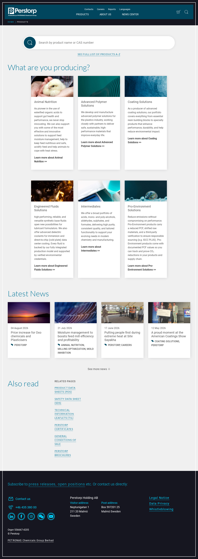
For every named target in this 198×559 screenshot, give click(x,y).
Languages (124, 9)
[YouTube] (51, 516)
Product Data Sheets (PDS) (65, 389)
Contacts (88, 9)
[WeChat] (41, 516)
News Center (130, 14)
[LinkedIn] (11, 516)
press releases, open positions (57, 484)
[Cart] (178, 12)
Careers (100, 9)
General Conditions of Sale (65, 439)
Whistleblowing (161, 509)
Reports (112, 9)
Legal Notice (159, 498)
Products (82, 14)
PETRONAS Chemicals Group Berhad (31, 540)
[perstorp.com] (24, 12)
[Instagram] (31, 516)
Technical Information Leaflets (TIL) (64, 413)
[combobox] (102, 42)
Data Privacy (159, 503)
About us (105, 14)
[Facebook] (21, 516)
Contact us (22, 499)
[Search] (186, 12)
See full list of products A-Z (99, 54)
